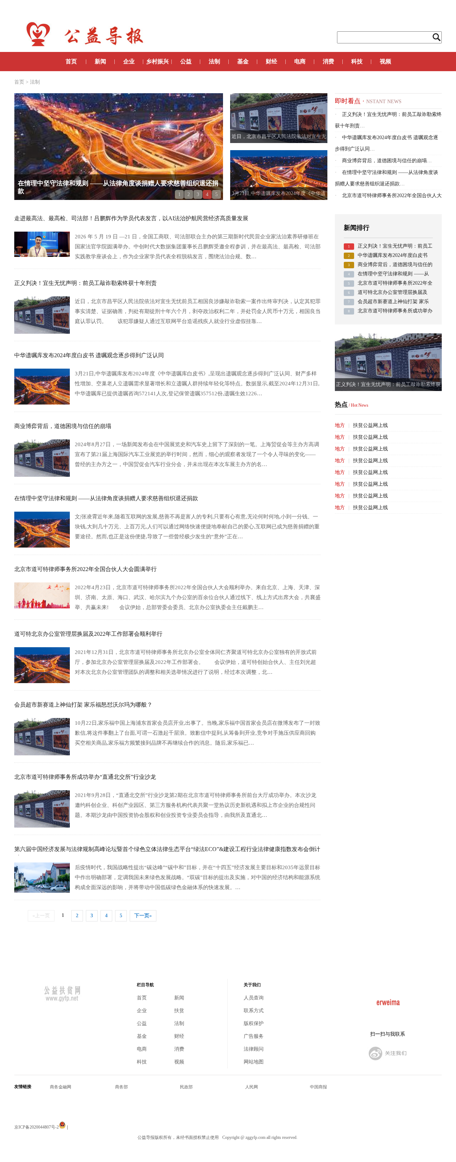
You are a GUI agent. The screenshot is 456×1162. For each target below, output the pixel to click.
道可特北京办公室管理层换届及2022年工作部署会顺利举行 (88, 633)
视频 (385, 61)
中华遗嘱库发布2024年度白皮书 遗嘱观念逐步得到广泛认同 (89, 355)
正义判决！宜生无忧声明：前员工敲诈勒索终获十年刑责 (85, 283)
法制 (214, 61)
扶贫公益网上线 (370, 425)
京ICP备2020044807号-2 (36, 1127)
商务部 (121, 1086)
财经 (271, 61)
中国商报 (318, 1086)
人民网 (251, 1086)
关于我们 (252, 985)
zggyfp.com (255, 1137)
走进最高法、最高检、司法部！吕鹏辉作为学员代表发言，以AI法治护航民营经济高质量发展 (131, 218)
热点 (351, 404)
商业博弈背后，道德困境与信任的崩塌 (62, 426)
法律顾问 (254, 1049)
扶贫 (179, 1010)
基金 (243, 61)
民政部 (186, 1086)
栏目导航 (145, 985)
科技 (357, 61)
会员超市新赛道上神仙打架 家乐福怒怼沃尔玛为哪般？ (83, 704)
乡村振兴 (157, 61)
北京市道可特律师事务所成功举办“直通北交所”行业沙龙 (85, 776)
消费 (328, 61)
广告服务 (254, 1036)
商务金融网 (60, 1086)
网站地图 (254, 1062)
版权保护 (254, 1023)
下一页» (143, 915)
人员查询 (254, 997)
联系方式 (254, 1010)
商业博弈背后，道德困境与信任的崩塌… (383, 160)
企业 (129, 61)
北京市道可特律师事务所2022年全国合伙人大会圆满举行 (85, 569)
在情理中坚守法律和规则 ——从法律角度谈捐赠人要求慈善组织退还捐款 (106, 498)
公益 (186, 61)
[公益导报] (387, 1061)
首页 (71, 61)
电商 (300, 61)
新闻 (100, 61)
